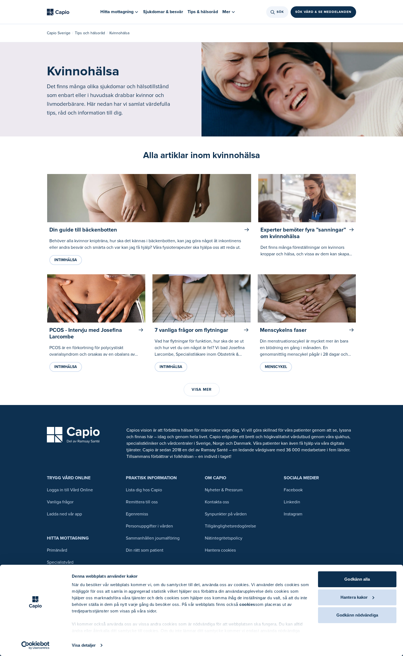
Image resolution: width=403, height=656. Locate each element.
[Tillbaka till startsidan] (58, 12)
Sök (280, 12)
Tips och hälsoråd (90, 33)
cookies (247, 604)
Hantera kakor (354, 597)
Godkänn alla (357, 579)
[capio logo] (73, 435)
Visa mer (202, 389)
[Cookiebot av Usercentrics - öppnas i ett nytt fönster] (35, 645)
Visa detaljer (84, 645)
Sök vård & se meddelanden (323, 12)
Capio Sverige (58, 33)
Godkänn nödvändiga (357, 615)
